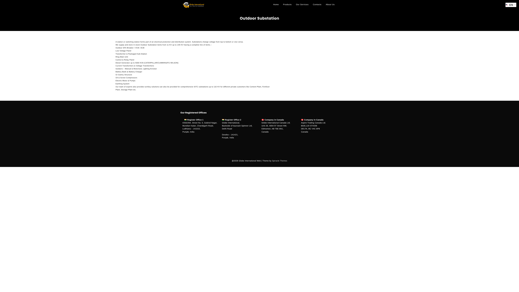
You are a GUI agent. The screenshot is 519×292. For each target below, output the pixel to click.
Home (276, 4)
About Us (330, 4)
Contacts (317, 4)
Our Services (302, 4)
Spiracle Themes (279, 161)
